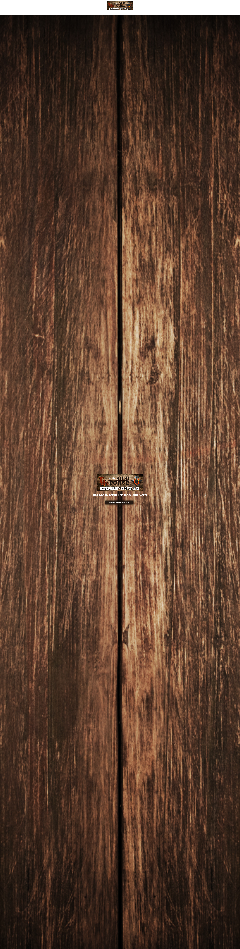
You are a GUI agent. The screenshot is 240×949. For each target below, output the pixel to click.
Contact (176, 12)
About (68, 12)
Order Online (91, 12)
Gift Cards (105, 12)
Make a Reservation (118, 502)
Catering (165, 12)
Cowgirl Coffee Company (145, 12)
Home (60, 12)
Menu (78, 12)
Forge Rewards (121, 12)
